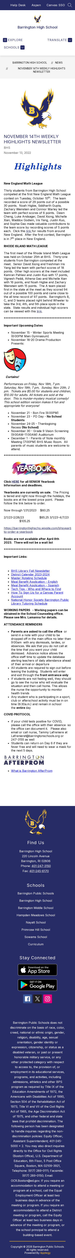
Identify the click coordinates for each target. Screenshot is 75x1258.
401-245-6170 (39, 871)
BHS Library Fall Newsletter (30, 571)
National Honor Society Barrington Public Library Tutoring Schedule (40, 601)
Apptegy (45, 1252)
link (29, 231)
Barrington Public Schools (35, 893)
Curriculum (36, 944)
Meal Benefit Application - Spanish (35, 585)
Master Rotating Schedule (29, 578)
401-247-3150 (41, 866)
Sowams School (35, 937)
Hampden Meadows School (36, 915)
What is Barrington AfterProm (31, 771)
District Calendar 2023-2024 (30, 574)
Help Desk (18, 5)
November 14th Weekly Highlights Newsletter (41, 70)
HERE (15, 481)
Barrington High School (30, 62)
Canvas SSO (56, 5)
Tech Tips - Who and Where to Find (36, 589)
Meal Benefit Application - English (34, 582)
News (59, 62)
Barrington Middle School (35, 908)
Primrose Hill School (35, 929)
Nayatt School (36, 922)
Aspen (36, 5)
